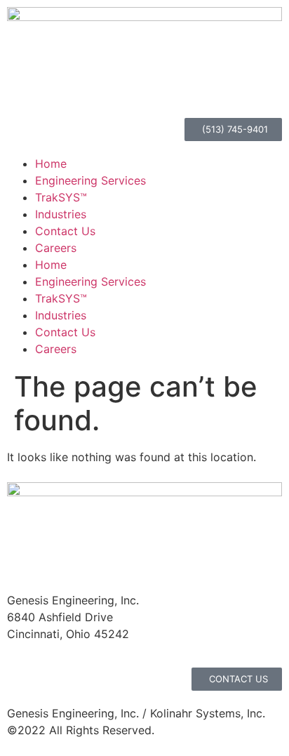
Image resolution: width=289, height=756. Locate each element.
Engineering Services (90, 180)
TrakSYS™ (61, 197)
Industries (60, 214)
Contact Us (65, 231)
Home (51, 164)
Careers (55, 248)
